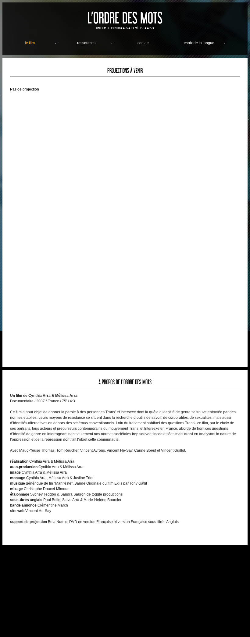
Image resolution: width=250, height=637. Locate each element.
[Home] (125, 18)
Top (235, 622)
